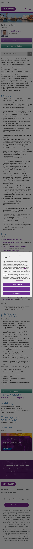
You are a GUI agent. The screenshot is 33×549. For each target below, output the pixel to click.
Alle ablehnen (16, 288)
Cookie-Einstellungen (16, 284)
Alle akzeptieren (16, 293)
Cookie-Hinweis (22, 268)
